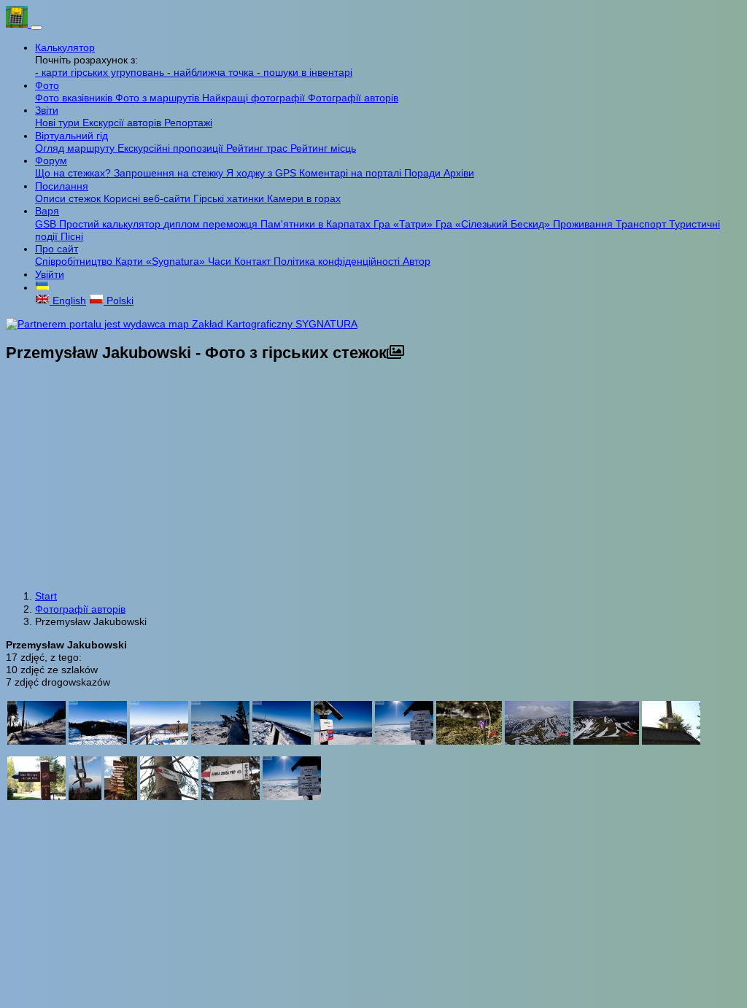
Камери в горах (304, 198)
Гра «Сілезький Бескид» (494, 224)
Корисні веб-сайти (148, 198)
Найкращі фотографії (255, 98)
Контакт (254, 261)
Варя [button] (47, 211)
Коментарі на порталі (351, 173)
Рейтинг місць (323, 148)
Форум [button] (51, 160)
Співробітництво (75, 261)
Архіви (459, 173)
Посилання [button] (61, 186)
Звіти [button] (46, 110)
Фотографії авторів (353, 98)
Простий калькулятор (111, 224)
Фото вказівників (75, 98)
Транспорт (642, 224)
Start (46, 596)
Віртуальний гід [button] (71, 135)
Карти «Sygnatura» (161, 261)
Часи (221, 261)
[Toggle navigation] (36, 28)
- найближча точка (212, 72)
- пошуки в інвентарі (304, 72)
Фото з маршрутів (158, 98)
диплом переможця (211, 224)
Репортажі (188, 122)
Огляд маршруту (76, 148)
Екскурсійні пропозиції (171, 148)
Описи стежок (69, 198)
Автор (416, 261)
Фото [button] (47, 85)
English (68, 300)
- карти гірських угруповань (101, 72)
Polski (118, 300)
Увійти (49, 274)
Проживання (584, 224)
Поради (424, 173)
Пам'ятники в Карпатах (317, 224)
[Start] (18, 24)
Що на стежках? (74, 173)
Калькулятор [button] (65, 47)
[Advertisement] (373, 478)
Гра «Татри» (405, 224)
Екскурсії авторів (123, 122)
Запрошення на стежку (170, 173)
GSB (47, 224)
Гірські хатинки (230, 198)
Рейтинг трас (258, 148)
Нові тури (58, 122)
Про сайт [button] (56, 249)
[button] (42, 287)
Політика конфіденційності (338, 261)
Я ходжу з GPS (262, 173)
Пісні (72, 236)
